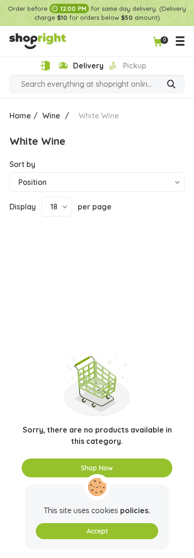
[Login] (45, 66)
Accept (97, 531)
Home (20, 115)
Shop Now (97, 468)
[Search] (171, 85)
